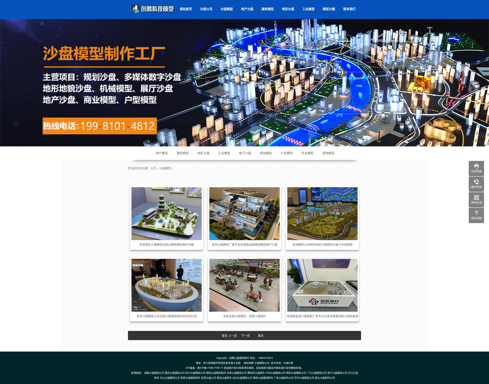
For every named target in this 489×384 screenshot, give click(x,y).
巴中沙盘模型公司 (304, 377)
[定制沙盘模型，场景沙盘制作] (244, 285)
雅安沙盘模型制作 (263, 377)
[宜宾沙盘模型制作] (153, 8)
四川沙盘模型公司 (195, 372)
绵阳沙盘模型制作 (216, 372)
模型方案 (329, 9)
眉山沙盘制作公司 (325, 377)
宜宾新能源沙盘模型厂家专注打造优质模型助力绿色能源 (322, 316)
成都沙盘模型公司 (154, 372)
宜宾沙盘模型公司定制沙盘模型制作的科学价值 (167, 316)
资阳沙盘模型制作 (190, 377)
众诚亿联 (288, 363)
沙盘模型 (227, 9)
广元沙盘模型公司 (317, 372)
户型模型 (287, 153)
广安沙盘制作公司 (284, 377)
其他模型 (328, 153)
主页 (153, 168)
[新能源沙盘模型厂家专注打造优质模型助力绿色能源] (322, 285)
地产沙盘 (247, 9)
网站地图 (249, 363)
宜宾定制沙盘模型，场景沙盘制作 (244, 316)
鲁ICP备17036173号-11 (210, 367)
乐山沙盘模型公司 (170, 377)
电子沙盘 (245, 153)
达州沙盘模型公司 (242, 377)
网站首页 (186, 9)
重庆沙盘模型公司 (175, 372)
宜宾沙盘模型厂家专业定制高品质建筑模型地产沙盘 (245, 244)
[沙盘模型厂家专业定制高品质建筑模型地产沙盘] (244, 213)
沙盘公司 (206, 9)
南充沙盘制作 (224, 377)
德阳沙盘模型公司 (296, 372)
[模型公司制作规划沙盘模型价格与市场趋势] (322, 213)
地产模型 (162, 153)
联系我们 (349, 9)
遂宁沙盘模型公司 (337, 372)
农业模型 (307, 153)
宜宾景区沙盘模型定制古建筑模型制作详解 (166, 244)
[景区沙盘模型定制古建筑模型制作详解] (166, 213)
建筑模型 (268, 9)
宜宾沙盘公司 (208, 377)
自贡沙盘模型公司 (237, 372)
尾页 (261, 335)
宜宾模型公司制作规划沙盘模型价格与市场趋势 (322, 244)
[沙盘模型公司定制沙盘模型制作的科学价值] (166, 285)
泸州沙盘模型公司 (275, 372)
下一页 (245, 335)
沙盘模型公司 (261, 363)
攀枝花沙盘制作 (256, 372)
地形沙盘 (288, 9)
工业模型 (308, 9)
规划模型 (266, 153)
